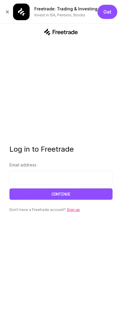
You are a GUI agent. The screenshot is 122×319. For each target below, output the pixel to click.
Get (107, 12)
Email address (22, 164)
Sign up (73, 209)
